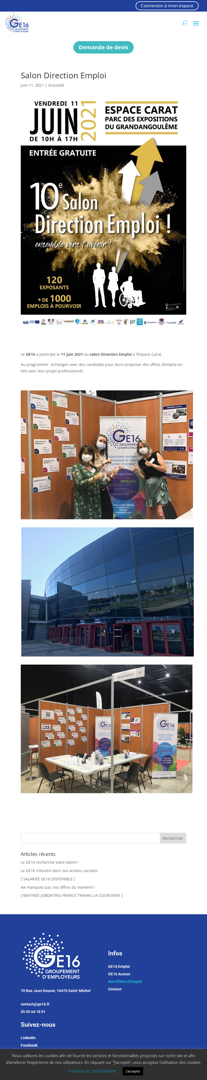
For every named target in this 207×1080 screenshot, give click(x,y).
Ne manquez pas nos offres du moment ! (58, 887)
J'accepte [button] (133, 1071)
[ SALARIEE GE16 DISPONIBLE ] (48, 878)
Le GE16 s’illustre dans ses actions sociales (59, 870)
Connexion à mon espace (167, 5)
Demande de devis (103, 47)
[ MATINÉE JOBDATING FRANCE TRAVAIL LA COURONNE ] (72, 895)
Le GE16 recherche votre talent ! (49, 862)
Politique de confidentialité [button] (92, 1071)
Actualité (56, 85)
